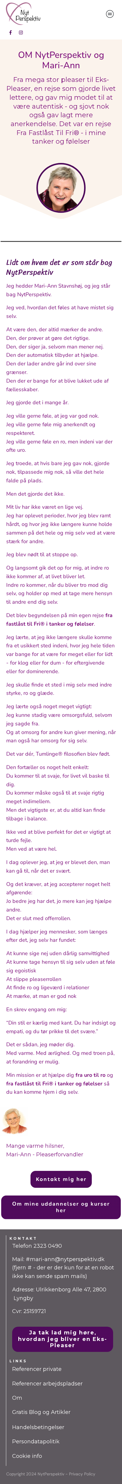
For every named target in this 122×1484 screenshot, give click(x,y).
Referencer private (37, 1369)
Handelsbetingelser (38, 1427)
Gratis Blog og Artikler (41, 1412)
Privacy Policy (82, 1474)
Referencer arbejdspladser (47, 1383)
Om (17, 1398)
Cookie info (27, 1456)
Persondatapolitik (36, 1441)
